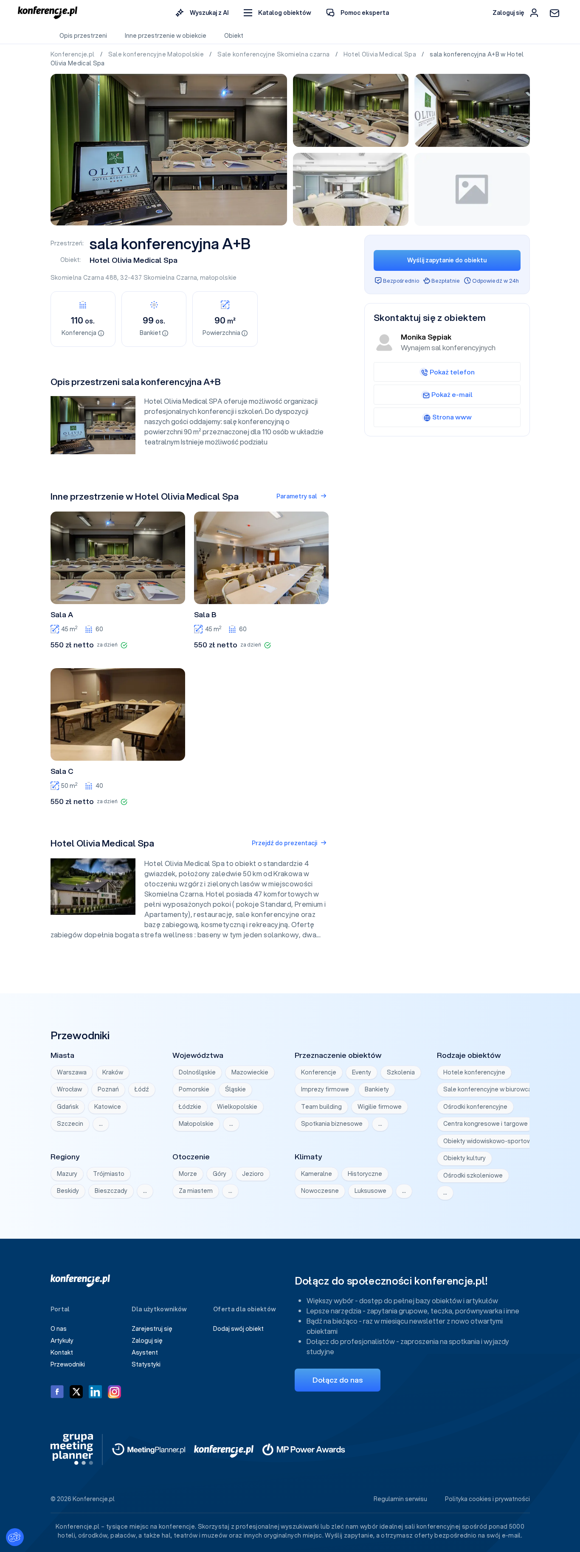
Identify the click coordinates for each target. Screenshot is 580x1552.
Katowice (107, 1106)
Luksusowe (370, 1190)
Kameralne (316, 1174)
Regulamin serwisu (400, 1499)
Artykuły (62, 1340)
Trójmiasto (108, 1174)
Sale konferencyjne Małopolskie (157, 54)
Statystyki (146, 1364)
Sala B (205, 615)
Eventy (361, 1072)
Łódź (142, 1089)
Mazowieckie (249, 1072)
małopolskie (218, 277)
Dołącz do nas (338, 1380)
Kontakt (62, 1352)
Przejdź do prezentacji (284, 843)
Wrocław (69, 1089)
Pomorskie (194, 1089)
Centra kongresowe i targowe (485, 1123)
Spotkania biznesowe (332, 1123)
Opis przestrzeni (83, 35)
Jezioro (253, 1174)
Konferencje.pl (73, 54)
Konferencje (318, 1072)
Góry (219, 1174)
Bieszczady (111, 1190)
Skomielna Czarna (170, 277)
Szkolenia (401, 1072)
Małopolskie (196, 1123)
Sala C (62, 771)
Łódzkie (190, 1106)
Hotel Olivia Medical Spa (380, 54)
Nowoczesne (320, 1190)
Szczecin (70, 1123)
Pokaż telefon (452, 372)
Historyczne (365, 1174)
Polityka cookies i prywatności (487, 1499)
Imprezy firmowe (325, 1089)
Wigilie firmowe (380, 1106)
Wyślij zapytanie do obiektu (447, 260)
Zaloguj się (147, 1340)
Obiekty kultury (464, 1158)
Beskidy (68, 1190)
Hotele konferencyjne (474, 1072)
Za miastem (196, 1190)
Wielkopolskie (237, 1106)
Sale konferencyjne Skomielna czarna (274, 54)
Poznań (108, 1089)
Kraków (112, 1072)
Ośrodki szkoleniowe (473, 1175)
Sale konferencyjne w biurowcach (490, 1089)
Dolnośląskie (197, 1072)
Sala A (62, 615)
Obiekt (233, 35)
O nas (59, 1328)
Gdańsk (68, 1106)
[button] (277, 13)
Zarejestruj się (152, 1328)
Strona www (452, 417)
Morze (188, 1174)
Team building (321, 1106)
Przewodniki (68, 1364)
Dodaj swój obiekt (238, 1328)
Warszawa (72, 1072)
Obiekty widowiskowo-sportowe (489, 1141)
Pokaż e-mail (452, 394)
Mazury (67, 1174)
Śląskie (235, 1089)
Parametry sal (296, 496)
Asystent (145, 1352)
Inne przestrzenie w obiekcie (165, 35)
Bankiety (377, 1089)
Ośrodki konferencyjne (475, 1106)
